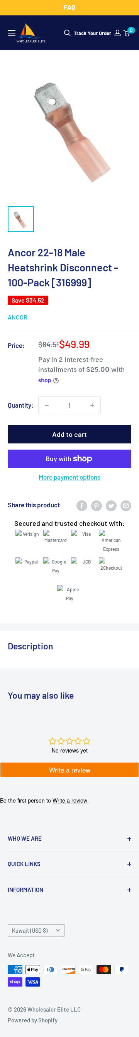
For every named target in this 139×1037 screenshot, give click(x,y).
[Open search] (67, 33)
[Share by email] (125, 505)
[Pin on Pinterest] (96, 505)
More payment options (69, 477)
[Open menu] (11, 33)
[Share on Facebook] (81, 505)
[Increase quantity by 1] (92, 405)
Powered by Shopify (33, 1020)
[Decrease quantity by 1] (47, 405)
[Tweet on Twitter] (111, 505)
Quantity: (21, 405)
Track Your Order (92, 33)
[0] (127, 33)
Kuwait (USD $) (29, 930)
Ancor (17, 317)
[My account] (117, 33)
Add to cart (69, 434)
